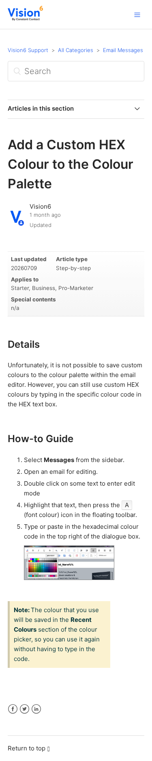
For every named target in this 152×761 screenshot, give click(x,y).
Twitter (24, 709)
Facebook (13, 709)
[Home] (25, 18)
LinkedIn (36, 709)
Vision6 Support (28, 50)
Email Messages (123, 50)
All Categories (75, 50)
